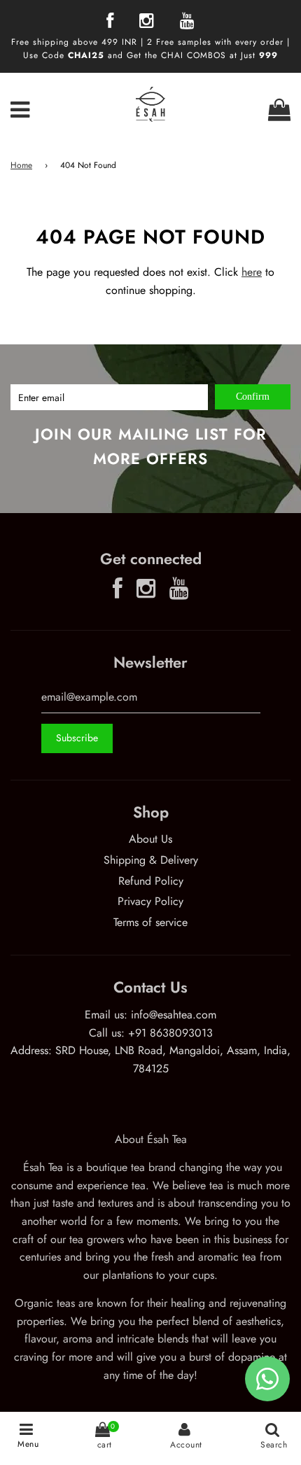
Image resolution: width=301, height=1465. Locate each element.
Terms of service (150, 922)
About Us (150, 839)
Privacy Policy (150, 901)
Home (21, 165)
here (251, 272)
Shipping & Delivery (151, 860)
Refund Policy (150, 881)
